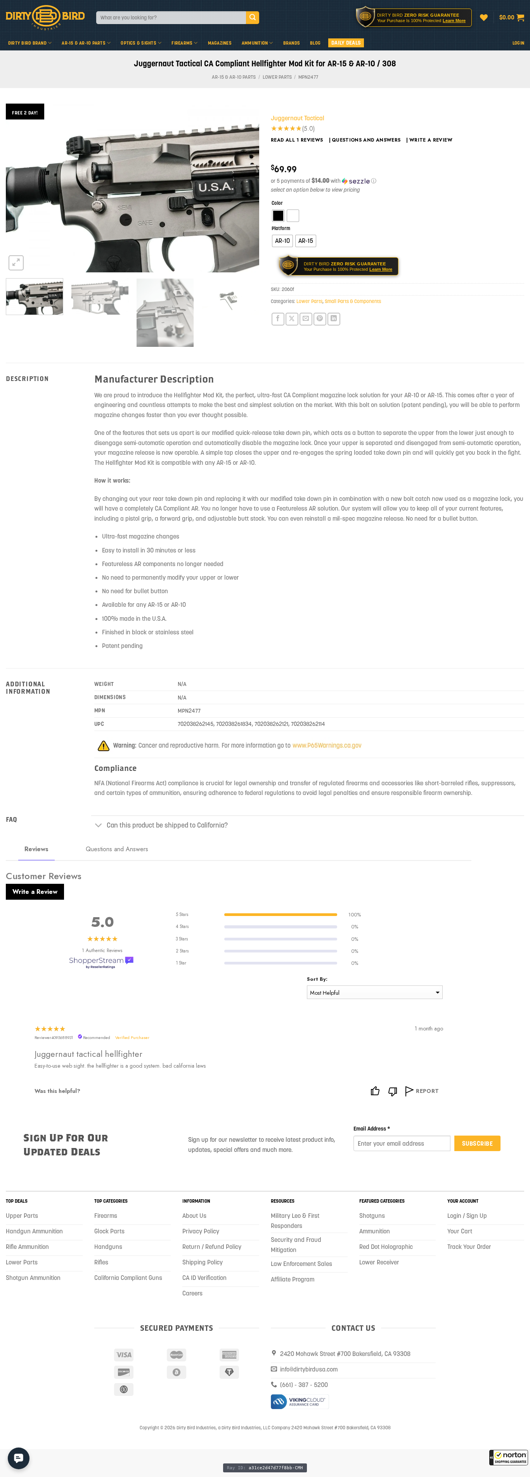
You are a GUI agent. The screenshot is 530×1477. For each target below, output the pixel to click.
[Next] (244, 188)
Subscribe (477, 1143)
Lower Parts (277, 77)
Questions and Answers (366, 140)
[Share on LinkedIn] (333, 319)
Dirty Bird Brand (27, 43)
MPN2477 (308, 77)
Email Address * (371, 1128)
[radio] (278, 216)
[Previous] (21, 188)
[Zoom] (16, 262)
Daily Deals (346, 42)
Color (277, 203)
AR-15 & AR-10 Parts (84, 43)
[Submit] (252, 17)
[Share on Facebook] (278, 319)
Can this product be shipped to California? (167, 825)
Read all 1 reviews (297, 140)
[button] (508, 1457)
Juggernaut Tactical (297, 118)
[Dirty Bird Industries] (45, 17)
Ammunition (255, 43)
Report (427, 1091)
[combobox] (171, 17)
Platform (281, 228)
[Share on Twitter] (292, 319)
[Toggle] (98, 826)
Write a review (430, 140)
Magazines (220, 43)
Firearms (181, 43)
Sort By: (317, 979)
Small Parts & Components (353, 301)
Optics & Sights (138, 43)
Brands (291, 43)
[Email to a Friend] (306, 319)
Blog (315, 43)
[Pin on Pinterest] (319, 319)
